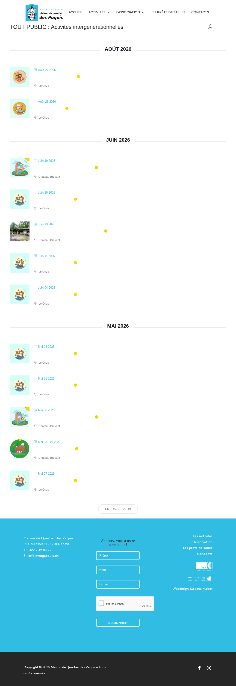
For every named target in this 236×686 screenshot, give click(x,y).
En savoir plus (118, 509)
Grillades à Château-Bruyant (64, 168)
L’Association (128, 12)
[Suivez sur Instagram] (208, 668)
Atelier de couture (53, 199)
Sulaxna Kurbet (201, 588)
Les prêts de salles (167, 12)
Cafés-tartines (49, 109)
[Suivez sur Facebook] (199, 668)
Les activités (202, 536)
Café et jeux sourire (55, 77)
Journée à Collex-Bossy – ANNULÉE (68, 231)
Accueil (76, 12)
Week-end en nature (54, 449)
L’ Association (201, 542)
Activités (97, 12)
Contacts (200, 12)
